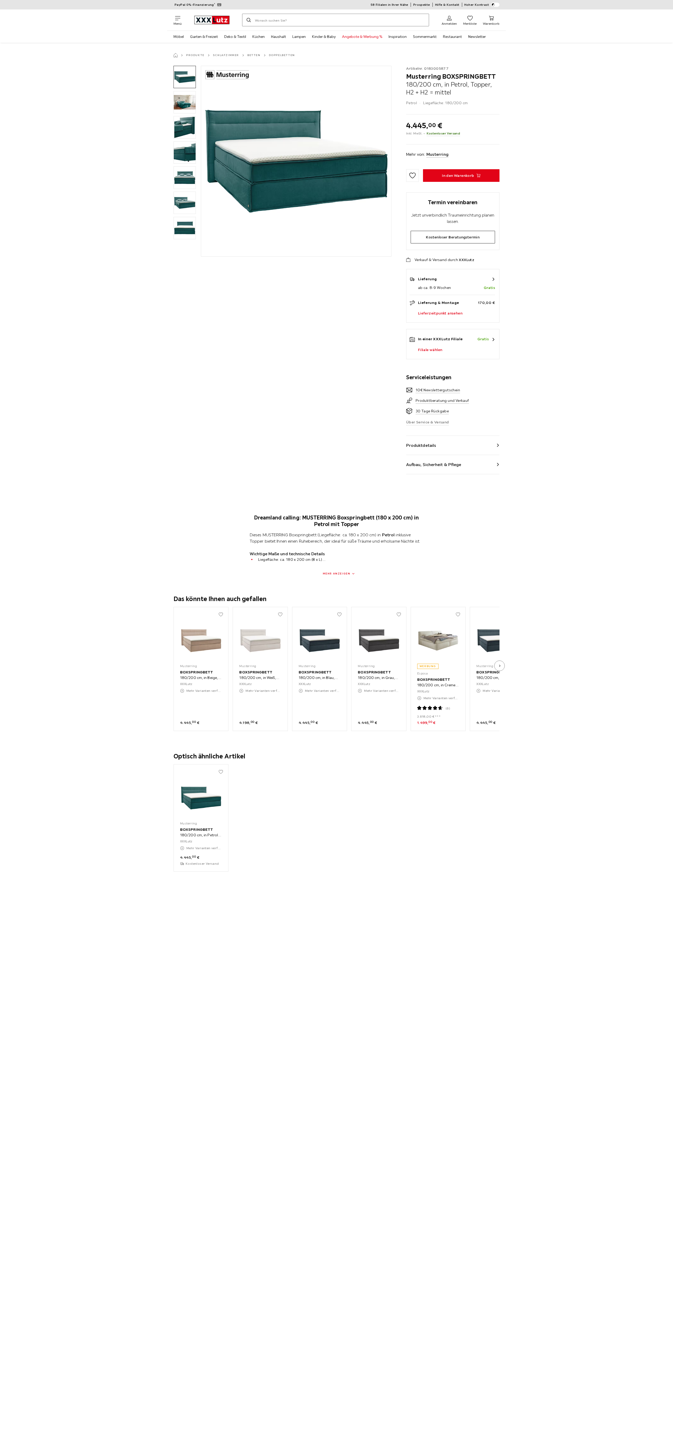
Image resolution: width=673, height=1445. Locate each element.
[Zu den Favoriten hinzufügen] (412, 175)
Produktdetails (421, 445)
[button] (185, 77)
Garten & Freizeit (204, 36)
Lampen (299, 36)
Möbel (179, 36)
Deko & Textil (235, 36)
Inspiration (398, 36)
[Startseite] (176, 55)
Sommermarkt (425, 36)
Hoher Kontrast (476, 5)
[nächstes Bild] (499, 666)
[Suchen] (248, 20)
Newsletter (477, 36)
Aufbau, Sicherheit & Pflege (433, 464)
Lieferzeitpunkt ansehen (440, 313)
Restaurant (452, 36)
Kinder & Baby (324, 36)
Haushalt (278, 36)
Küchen (258, 36)
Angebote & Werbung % (362, 36)
